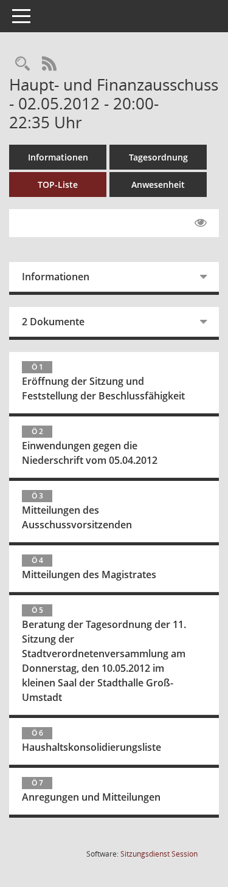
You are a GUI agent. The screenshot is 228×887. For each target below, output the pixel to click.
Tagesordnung (158, 157)
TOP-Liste (58, 184)
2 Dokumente (53, 321)
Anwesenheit (158, 184)
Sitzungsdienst (159, 854)
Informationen (58, 157)
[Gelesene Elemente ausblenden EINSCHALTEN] (200, 223)
